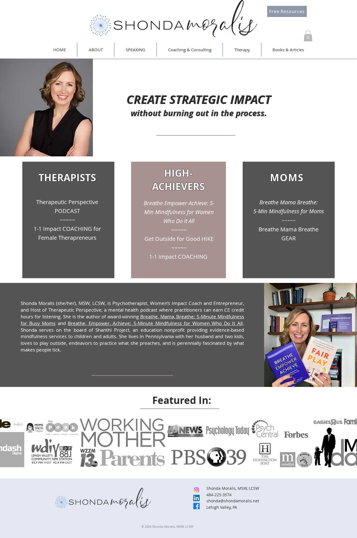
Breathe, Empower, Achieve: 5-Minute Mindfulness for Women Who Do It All (155, 323)
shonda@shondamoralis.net (232, 500)
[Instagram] (196, 490)
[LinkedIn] (196, 498)
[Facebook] (196, 506)
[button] (308, 35)
